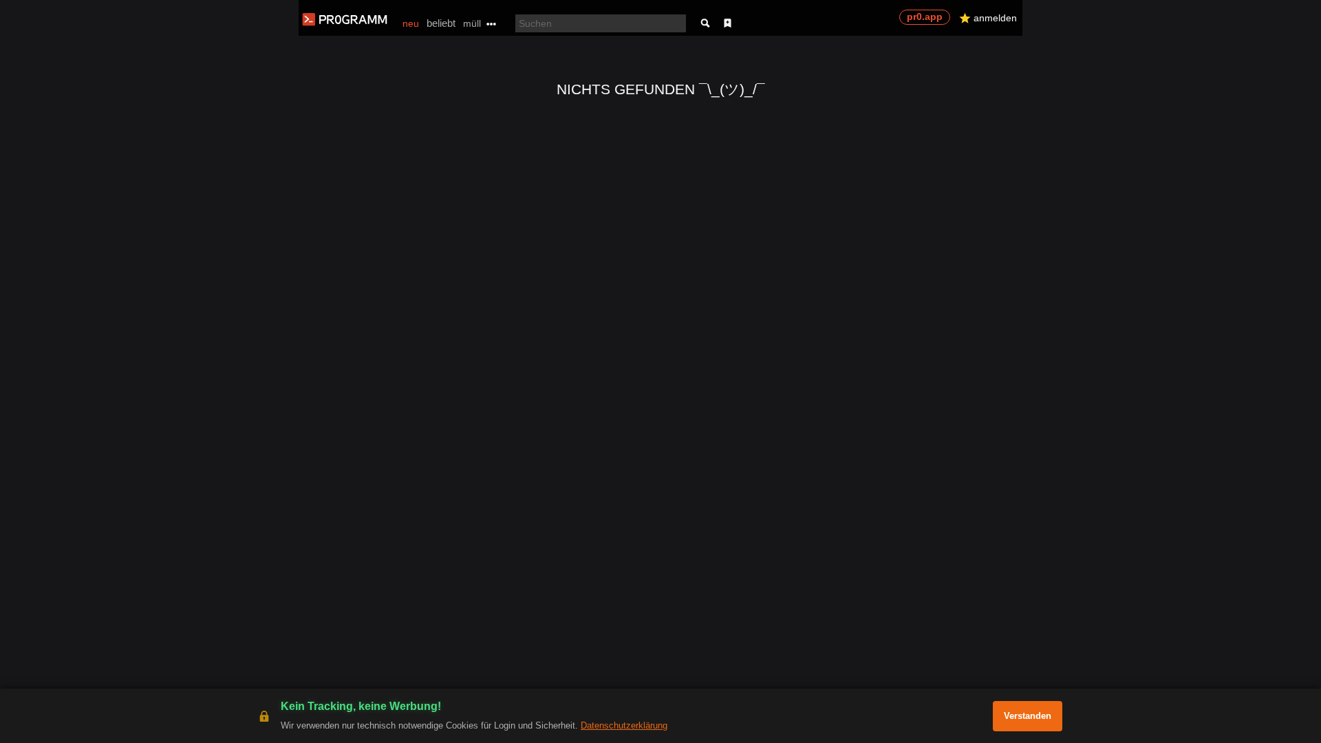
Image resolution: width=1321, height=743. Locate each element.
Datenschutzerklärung (624, 725)
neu (410, 23)
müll (472, 23)
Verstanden (1027, 716)
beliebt (441, 23)
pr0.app (925, 16)
